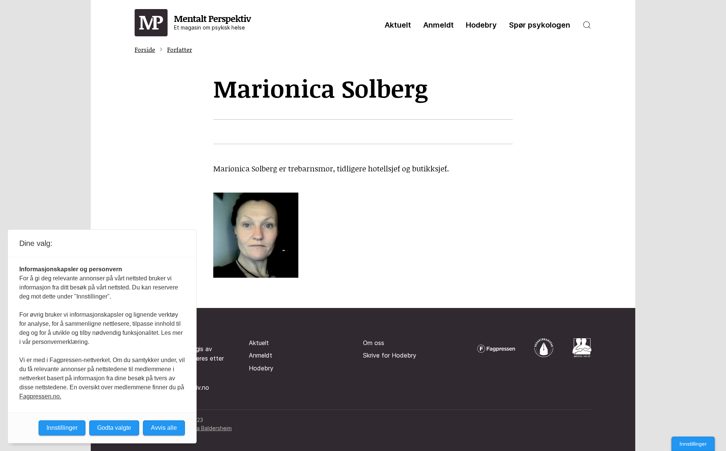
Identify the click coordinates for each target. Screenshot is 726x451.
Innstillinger (693, 444)
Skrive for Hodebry (389, 355)
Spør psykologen (539, 25)
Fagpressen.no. (40, 396)
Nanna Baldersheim (208, 428)
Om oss (373, 343)
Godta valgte (114, 428)
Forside (145, 49)
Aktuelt (398, 25)
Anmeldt (438, 25)
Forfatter (179, 49)
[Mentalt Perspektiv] (151, 23)
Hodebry (481, 25)
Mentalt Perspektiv (212, 21)
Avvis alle (164, 428)
